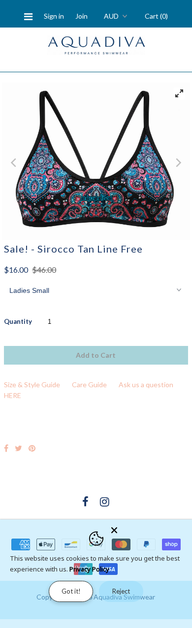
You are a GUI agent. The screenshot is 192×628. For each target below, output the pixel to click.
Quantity (18, 321)
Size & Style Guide (32, 384)
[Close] (148, 528)
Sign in (54, 16)
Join (81, 16)
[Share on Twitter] (18, 448)
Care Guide (89, 384)
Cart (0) (156, 16)
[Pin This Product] (32, 448)
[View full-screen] (179, 93)
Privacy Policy (89, 569)
